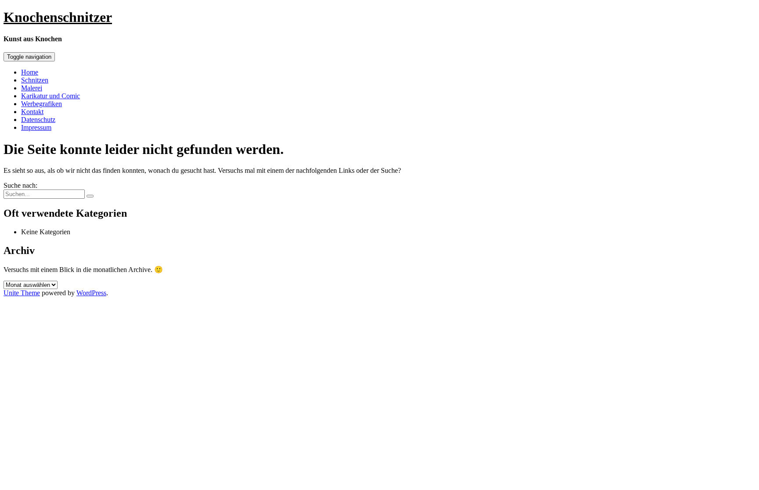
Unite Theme (22, 293)
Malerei (31, 88)
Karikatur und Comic (50, 96)
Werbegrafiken (41, 103)
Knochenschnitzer (58, 17)
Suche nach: (20, 185)
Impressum (36, 127)
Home (29, 72)
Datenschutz (38, 119)
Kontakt (32, 111)
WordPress (91, 293)
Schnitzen (34, 80)
